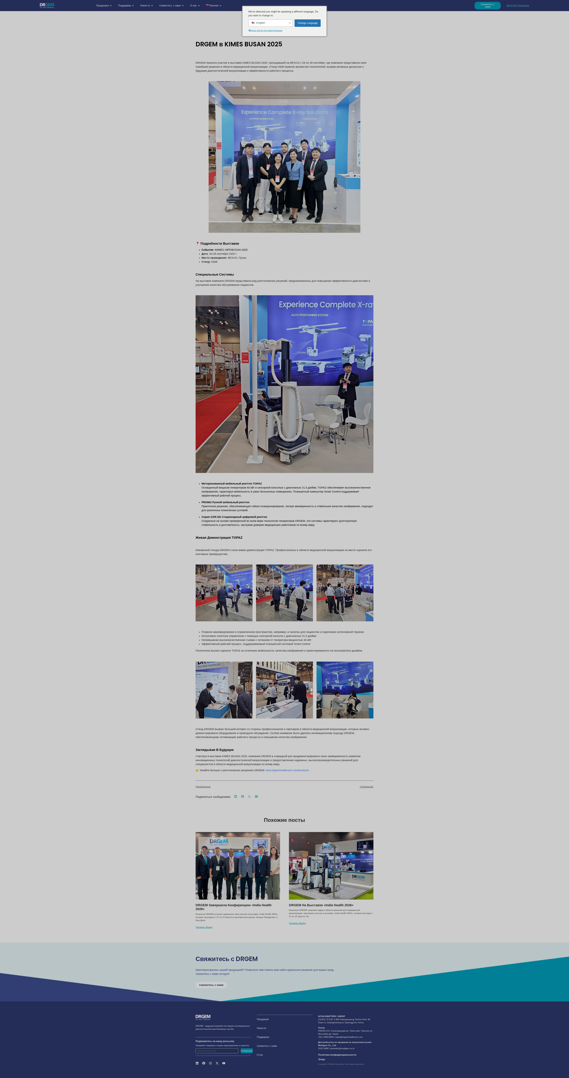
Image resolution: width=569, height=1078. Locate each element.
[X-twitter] (217, 1063)
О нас (260, 1055)
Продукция (263, 1019)
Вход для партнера (518, 5)
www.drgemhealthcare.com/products (287, 770)
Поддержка (263, 1037)
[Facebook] (203, 1063)
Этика (321, 1059)
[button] (104, 6)
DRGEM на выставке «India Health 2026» (321, 905)
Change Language (308, 23)
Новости (261, 1028)
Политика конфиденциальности (337, 1055)
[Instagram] (210, 1063)
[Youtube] (223, 1063)
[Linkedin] (197, 1063)
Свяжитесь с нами (267, 1046)
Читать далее (204, 927)
